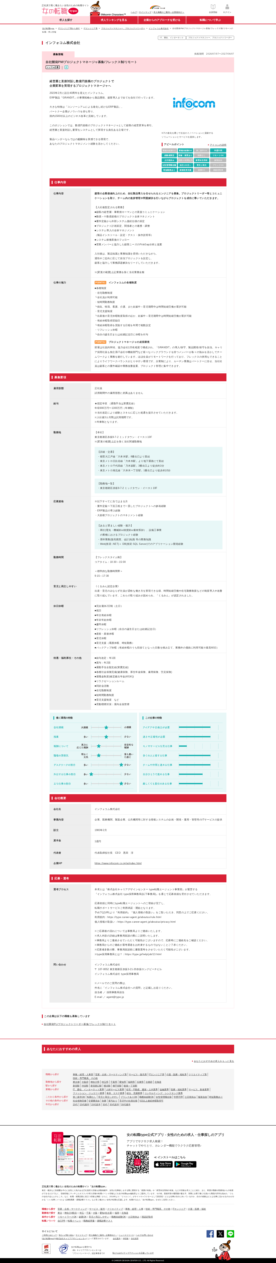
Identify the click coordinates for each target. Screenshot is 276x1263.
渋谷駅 (85, 1085)
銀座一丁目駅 (130, 1085)
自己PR (61, 1221)
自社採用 (134, 1238)
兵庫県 (140, 1082)
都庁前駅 (117, 1085)
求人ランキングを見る (114, 19)
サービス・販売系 (138, 1074)
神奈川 (67, 1213)
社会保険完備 (79, 1100)
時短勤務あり (216, 1097)
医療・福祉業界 (179, 1089)
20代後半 (84, 1104)
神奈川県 (95, 1082)
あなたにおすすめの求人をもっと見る (214, 1061)
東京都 (76, 1082)
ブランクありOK (129, 1097)
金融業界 (164, 1089)
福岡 (117, 1213)
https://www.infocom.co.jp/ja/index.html (118, 863)
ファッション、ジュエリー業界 (88, 1093)
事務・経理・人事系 (83, 1074)
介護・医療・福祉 (197, 1209)
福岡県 (131, 1082)
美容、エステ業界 (115, 1093)
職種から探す (48, 1209)
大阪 (95, 1213)
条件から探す (48, 1217)
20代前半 (96, 1104)
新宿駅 (76, 1085)
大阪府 (85, 1082)
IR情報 (125, 1238)
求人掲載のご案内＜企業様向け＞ (168, 12)
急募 (104, 1100)
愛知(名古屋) (106, 1213)
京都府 (149, 1082)
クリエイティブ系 (198, 1074)
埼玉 (81, 1213)
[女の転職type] (48, 1238)
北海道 (158, 1082)
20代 (75, 1104)
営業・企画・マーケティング (72, 1209)
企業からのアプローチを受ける (162, 19)
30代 (105, 1104)
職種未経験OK (146, 1097)
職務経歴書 (89, 1221)
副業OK (83, 1217)
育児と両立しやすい (108, 1097)
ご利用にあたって (49, 1235)
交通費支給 (94, 1100)
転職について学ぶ (210, 19)
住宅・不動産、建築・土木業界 (142, 1089)
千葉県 (113, 1082)
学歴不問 (178, 1097)
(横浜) (74, 1213)
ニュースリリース (126, 1235)
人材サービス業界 (115, 1089)
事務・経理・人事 (134, 1209)
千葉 (88, 1213)
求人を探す (65, 19)
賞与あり (112, 1100)
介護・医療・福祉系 (176, 1074)
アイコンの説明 (218, 145)
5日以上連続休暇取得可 (151, 1100)
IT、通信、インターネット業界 (88, 1089)
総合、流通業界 (134, 1093)
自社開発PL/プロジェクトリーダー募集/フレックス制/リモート (80, 1024)
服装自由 (202, 1097)
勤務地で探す (48, 1213)
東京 (60, 1213)
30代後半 (125, 1104)
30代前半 (114, 1104)
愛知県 (122, 1082)
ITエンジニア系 (156, 1074)
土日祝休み (190, 1097)
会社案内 (116, 1238)
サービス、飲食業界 (199, 1089)
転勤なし (91, 1097)
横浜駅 (107, 1085)
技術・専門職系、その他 (85, 1078)
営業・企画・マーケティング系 (111, 1074)
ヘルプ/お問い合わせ (144, 1235)
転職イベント (74, 1221)
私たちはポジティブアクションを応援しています (133, 1253)
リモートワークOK (67, 1217)
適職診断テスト (105, 1221)
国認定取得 (147, 1217)
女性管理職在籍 (164, 1097)
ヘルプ (134, 12)
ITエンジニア (179, 1209)
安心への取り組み (66, 1235)
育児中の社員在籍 (128, 1100)
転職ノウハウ (48, 1221)
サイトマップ (145, 12)
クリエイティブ (115, 1209)
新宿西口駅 (96, 1085)
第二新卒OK (79, 1097)
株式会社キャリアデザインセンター (71, 1238)
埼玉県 (105, 1082)
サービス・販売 (97, 1209)
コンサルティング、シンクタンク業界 (163, 1093)
